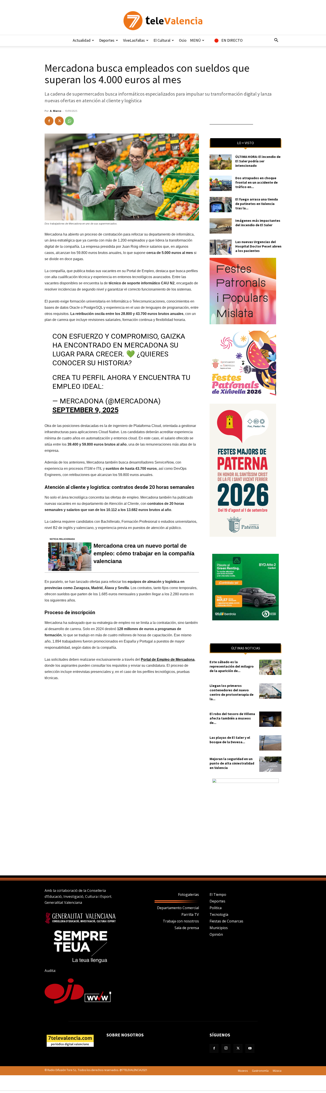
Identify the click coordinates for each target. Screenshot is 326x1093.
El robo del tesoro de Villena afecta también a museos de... (232, 718)
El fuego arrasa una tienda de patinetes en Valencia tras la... (256, 203)
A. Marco (55, 110)
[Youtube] (249, 1048)
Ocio (183, 40)
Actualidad (81, 40)
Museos (243, 1071)
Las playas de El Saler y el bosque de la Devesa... (230, 739)
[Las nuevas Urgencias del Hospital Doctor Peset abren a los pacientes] (221, 247)
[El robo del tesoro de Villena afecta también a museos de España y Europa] (270, 719)
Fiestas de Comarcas (226, 921)
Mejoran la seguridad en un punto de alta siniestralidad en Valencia (232, 763)
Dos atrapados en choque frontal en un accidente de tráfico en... (256, 182)
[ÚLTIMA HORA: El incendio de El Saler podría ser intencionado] (221, 162)
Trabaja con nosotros (181, 921)
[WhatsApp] (69, 120)
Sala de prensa (187, 927)
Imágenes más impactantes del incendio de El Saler (257, 222)
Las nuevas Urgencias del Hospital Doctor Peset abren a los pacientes (258, 246)
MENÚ (195, 40)
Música (277, 1071)
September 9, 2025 (85, 410)
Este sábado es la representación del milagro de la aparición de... (232, 666)
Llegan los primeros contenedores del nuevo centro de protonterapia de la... (231, 692)
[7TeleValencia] (163, 20)
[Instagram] (226, 1048)
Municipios (219, 927)
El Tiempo (218, 894)
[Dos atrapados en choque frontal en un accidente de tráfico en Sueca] (221, 183)
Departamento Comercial (178, 907)
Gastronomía (260, 1071)
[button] (276, 40)
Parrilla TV (190, 914)
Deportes (106, 40)
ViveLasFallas (134, 40)
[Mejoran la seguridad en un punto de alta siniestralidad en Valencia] (270, 764)
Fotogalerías (188, 894)
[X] (59, 120)
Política (216, 907)
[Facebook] (49, 120)
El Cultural (161, 40)
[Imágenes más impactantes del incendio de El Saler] (221, 226)
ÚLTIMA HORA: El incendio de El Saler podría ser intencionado (258, 161)
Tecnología (219, 914)
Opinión (216, 934)
